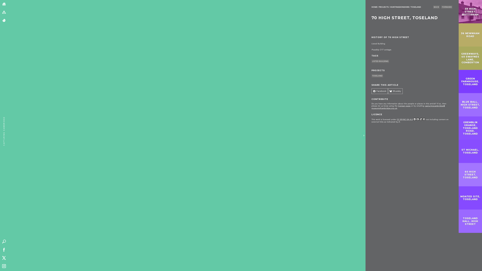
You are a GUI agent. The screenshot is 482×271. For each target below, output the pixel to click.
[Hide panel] (364, 135)
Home (374, 7)
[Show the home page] (4, 4)
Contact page (404, 106)
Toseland (416, 7)
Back (436, 7)
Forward (447, 7)
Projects (384, 7)
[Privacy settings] (4, 20)
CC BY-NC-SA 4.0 (405, 119)
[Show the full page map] (4, 12)
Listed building (380, 61)
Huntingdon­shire (399, 7)
